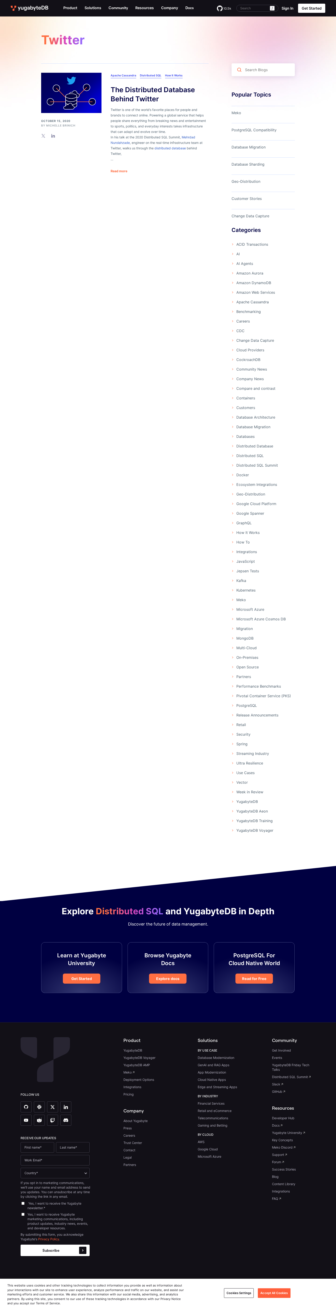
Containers (245, 398)
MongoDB (244, 638)
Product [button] (70, 7)
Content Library (283, 1184)
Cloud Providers (250, 350)
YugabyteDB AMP (136, 1065)
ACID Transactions (252, 244)
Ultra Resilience (249, 763)
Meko (236, 112)
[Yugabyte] (30, 8)
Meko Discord (282, 1147)
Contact (129, 1150)
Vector (242, 782)
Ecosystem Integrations (256, 484)
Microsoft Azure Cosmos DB (261, 619)
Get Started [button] (312, 8)
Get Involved (281, 1050)
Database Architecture (255, 417)
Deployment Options (138, 1080)
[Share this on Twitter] (43, 136)
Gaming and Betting (212, 1125)
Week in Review (249, 792)
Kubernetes (246, 590)
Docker (242, 475)
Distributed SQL (150, 75)
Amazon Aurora (249, 273)
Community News (251, 369)
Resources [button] (144, 7)
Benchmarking (248, 311)
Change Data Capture (250, 216)
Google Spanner (250, 513)
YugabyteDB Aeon (252, 811)
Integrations (246, 551)
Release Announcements (257, 715)
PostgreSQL (246, 705)
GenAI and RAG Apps (213, 1065)
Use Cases (245, 772)
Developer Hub (283, 1118)
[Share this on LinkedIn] (53, 136)
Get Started (81, 978)
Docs (276, 1125)
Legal (127, 1157)
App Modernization (212, 1072)
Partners (243, 676)
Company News (250, 379)
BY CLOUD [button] (205, 1135)
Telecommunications (213, 1118)
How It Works (174, 75)
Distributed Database (254, 446)
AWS (201, 1142)
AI (238, 254)
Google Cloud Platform (256, 503)
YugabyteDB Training (254, 820)
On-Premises (247, 657)
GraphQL (244, 523)
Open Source (247, 667)
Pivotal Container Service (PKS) (263, 696)
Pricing (128, 1094)
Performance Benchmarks (258, 686)
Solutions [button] (93, 7)
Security (243, 734)
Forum (276, 1162)
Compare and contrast (255, 388)
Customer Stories (247, 198)
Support (278, 1155)
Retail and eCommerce (215, 1111)
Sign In (287, 8)
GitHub (277, 1091)
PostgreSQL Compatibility (254, 130)
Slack (276, 1084)
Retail (241, 724)
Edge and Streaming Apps (217, 1087)
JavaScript (245, 561)
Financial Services (211, 1103)
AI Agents (244, 263)
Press (127, 1128)
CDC (240, 330)
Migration (244, 628)
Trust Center (132, 1143)
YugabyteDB (247, 801)
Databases (245, 436)
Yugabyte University (287, 1133)
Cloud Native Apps (212, 1080)
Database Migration (249, 147)
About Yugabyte (135, 1121)
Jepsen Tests (247, 571)
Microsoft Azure (250, 609)
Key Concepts (282, 1140)
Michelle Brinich (60, 125)
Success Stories (284, 1169)
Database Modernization (216, 1058)
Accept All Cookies (274, 1293)
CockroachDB (248, 359)
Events (277, 1058)
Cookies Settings (239, 1293)
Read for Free (254, 978)
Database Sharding (248, 164)
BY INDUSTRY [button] (208, 1096)
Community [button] (284, 1040)
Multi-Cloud (246, 648)
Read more (119, 171)
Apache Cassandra (123, 75)
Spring (242, 744)
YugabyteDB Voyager (254, 830)
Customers (245, 407)
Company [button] (169, 7)
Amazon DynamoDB (253, 282)
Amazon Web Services (255, 292)
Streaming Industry (252, 753)
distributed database (170, 148)
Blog (275, 1177)
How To (243, 542)
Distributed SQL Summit (257, 465)
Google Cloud (208, 1149)
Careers (243, 321)
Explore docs (167, 978)
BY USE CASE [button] (207, 1050)
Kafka (241, 580)
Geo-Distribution (246, 181)
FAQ (275, 1198)
